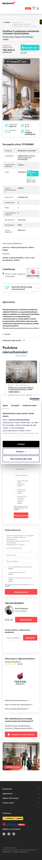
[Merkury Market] (13, 818)
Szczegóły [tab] (15, 405)
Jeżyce (20, 157)
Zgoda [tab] (5, 405)
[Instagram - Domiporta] (9, 834)
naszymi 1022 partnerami (19, 420)
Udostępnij (14, 61)
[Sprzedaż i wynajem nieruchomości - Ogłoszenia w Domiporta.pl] (8, 3)
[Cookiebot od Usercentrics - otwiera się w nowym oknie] (29, 399)
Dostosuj (19, 451)
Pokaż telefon (26, 619)
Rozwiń (7, 334)
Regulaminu (7, 852)
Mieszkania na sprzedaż (27, 150)
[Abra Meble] (14, 824)
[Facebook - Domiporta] (4, 834)
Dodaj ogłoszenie (28, 9)
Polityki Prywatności (21, 852)
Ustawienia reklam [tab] (29, 405)
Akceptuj (21, 444)
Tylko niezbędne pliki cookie (21, 459)
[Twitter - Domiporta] (13, 834)
